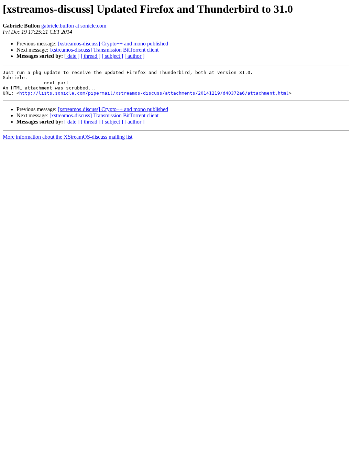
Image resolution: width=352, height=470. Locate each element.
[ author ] (134, 56)
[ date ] (71, 56)
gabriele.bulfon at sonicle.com (73, 26)
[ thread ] (90, 56)
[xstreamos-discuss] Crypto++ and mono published (113, 43)
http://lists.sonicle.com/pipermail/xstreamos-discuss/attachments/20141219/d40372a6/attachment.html (154, 93)
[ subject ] (112, 56)
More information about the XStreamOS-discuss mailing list (67, 137)
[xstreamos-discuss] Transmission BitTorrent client (104, 50)
